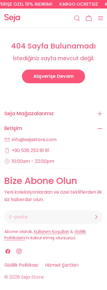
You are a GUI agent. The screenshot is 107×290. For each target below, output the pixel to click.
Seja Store (32, 277)
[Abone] (96, 217)
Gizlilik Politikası (21, 265)
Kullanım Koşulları (51, 231)
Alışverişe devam (53, 76)
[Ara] (77, 18)
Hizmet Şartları (61, 265)
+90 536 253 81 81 (30, 150)
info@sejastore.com (34, 139)
